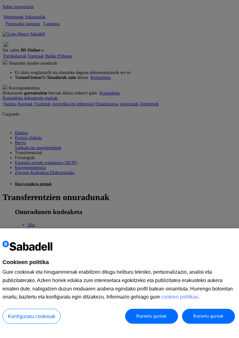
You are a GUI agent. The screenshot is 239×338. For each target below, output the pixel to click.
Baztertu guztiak (151, 316)
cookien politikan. (180, 296)
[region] (119, 283)
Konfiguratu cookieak (31, 316)
